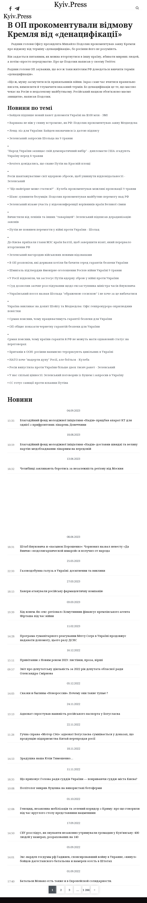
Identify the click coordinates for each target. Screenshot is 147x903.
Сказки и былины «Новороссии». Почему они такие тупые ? (64, 693)
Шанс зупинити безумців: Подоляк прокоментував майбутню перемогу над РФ (69, 196)
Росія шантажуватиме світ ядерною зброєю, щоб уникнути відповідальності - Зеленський (66, 178)
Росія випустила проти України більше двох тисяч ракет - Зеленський (62, 367)
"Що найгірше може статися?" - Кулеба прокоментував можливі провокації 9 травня (72, 189)
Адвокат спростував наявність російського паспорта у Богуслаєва (70, 714)
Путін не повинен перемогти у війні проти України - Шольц (54, 229)
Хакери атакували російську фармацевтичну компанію (61, 591)
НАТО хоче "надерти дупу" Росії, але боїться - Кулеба (49, 359)
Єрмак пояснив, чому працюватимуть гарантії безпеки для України (60, 319)
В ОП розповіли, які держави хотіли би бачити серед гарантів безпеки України (68, 262)
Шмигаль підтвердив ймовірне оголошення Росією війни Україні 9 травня (65, 270)
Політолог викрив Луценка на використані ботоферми (61, 788)
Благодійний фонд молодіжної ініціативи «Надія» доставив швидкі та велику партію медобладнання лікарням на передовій (79, 446)
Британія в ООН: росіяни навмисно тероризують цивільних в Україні (61, 352)
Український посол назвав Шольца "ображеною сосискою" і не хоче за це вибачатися (73, 293)
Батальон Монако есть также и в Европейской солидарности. (66, 881)
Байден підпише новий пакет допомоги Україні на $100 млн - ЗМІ (58, 115)
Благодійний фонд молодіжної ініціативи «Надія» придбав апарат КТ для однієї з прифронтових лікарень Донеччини (76, 422)
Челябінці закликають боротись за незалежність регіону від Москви (71, 468)
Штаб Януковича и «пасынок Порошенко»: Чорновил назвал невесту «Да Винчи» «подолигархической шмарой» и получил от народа (74, 548)
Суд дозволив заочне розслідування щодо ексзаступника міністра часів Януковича (72, 286)
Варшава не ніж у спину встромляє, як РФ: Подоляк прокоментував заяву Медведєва (73, 123)
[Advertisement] (73, 502)
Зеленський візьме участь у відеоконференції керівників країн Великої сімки (67, 204)
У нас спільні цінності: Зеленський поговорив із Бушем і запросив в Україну (66, 375)
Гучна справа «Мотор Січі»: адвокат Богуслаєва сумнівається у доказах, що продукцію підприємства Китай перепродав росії (77, 736)
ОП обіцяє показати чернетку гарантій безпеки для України (54, 326)
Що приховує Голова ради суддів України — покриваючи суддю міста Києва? (78, 779)
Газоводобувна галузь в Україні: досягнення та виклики (62, 570)
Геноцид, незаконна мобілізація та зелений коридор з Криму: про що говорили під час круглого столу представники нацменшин (80, 811)
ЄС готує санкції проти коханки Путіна (38, 383)
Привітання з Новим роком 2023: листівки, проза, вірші (61, 660)
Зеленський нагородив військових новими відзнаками (50, 255)
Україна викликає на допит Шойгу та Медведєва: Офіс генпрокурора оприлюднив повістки (69, 308)
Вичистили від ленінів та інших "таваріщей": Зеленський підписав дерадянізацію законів (69, 219)
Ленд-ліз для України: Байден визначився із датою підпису (54, 130)
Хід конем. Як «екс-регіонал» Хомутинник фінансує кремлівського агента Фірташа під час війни (75, 614)
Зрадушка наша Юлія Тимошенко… (46, 758)
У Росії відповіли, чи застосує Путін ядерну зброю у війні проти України (64, 278)
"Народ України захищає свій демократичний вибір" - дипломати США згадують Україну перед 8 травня (68, 153)
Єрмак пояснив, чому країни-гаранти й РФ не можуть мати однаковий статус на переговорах (68, 341)
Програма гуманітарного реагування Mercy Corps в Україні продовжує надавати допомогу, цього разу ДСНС (73, 638)
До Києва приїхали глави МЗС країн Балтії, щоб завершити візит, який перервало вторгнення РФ (69, 244)
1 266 (86, 890)
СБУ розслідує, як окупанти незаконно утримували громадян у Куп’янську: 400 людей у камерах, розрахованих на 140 (79, 835)
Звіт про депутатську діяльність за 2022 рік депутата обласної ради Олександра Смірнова (71, 671)
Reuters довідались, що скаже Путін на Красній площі (49, 163)
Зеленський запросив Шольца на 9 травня (41, 138)
